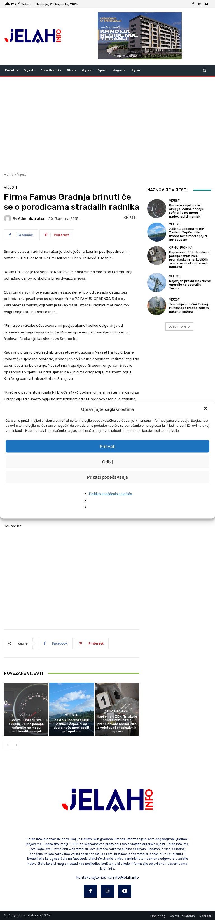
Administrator (31, 218)
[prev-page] (7, 745)
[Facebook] (193, 4)
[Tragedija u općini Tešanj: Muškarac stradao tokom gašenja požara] (156, 305)
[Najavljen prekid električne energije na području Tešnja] (156, 282)
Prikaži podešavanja (107, 477)
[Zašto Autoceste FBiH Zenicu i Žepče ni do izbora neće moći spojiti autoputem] (71, 709)
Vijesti (22, 174)
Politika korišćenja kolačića (110, 494)
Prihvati (108, 446)
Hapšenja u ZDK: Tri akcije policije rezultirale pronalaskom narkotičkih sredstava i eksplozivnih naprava (117, 724)
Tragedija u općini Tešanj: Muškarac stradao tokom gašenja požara (189, 307)
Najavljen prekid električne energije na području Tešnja (190, 284)
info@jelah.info (126, 877)
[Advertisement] (107, 124)
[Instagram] (200, 4)
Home (9, 174)
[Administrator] (8, 218)
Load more (177, 326)
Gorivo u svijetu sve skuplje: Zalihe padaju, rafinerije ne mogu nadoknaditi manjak (26, 725)
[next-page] (16, 745)
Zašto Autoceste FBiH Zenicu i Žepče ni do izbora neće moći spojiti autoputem (71, 725)
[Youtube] (206, 4)
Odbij (107, 461)
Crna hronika (116, 711)
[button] (206, 409)
